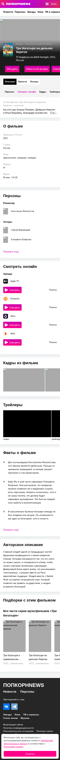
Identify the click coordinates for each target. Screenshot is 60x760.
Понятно (30, 754)
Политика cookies (44, 731)
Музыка (25, 718)
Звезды (31, 11)
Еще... (53, 112)
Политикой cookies (13, 746)
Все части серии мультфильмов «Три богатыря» (30, 613)
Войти (54, 4)
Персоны (20, 11)
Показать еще (11, 251)
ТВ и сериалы (31, 714)
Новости (8, 11)
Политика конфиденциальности (18, 728)
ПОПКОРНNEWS (23, 685)
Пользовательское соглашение (18, 731)
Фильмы (19, 44)
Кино (40, 11)
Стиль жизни (10, 718)
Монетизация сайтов (13, 724)
